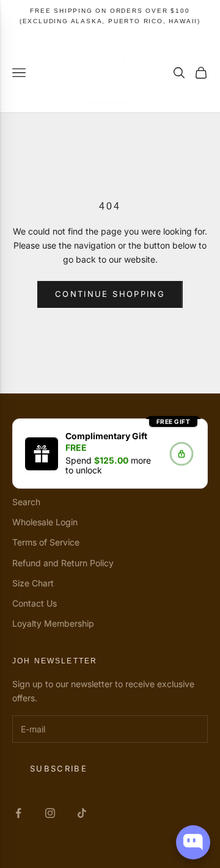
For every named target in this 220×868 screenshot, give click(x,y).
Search (26, 502)
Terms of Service (45, 542)
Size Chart (33, 583)
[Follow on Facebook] (18, 813)
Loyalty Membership (53, 623)
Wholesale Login (45, 522)
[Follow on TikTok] (82, 813)
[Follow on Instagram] (50, 813)
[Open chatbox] (193, 842)
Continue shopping (110, 294)
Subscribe (58, 768)
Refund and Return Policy (63, 563)
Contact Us (34, 603)
